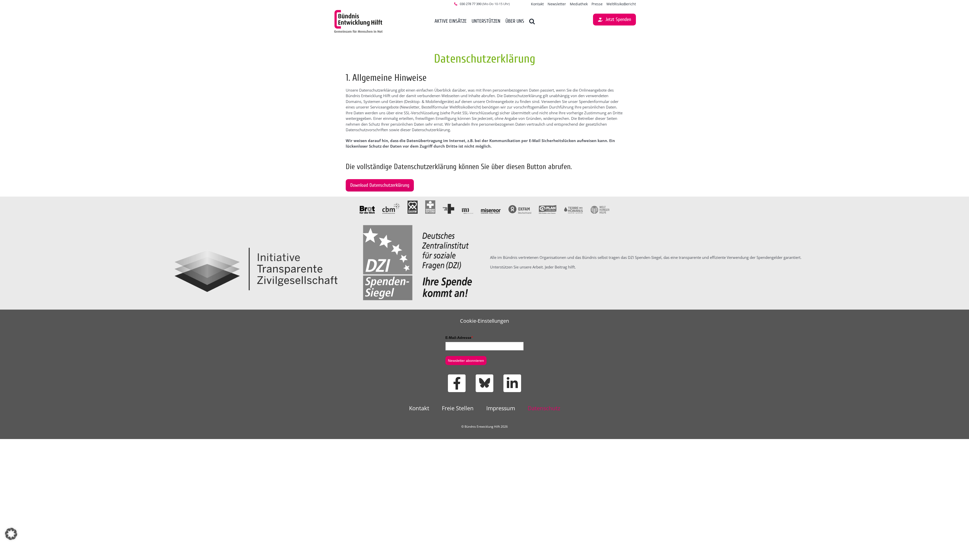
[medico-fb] (467, 209)
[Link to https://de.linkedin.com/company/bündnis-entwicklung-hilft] (512, 383)
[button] (532, 21)
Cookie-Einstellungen (484, 320)
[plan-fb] (547, 206)
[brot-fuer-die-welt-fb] (367, 207)
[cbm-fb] (391, 204)
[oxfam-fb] (519, 206)
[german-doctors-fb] (430, 202)
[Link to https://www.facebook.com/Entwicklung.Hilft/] (457, 383)
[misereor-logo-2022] (491, 209)
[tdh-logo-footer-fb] (573, 208)
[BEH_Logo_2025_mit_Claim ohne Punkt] (358, 10)
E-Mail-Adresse (459, 338)
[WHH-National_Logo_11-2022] (599, 207)
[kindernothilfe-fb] (448, 205)
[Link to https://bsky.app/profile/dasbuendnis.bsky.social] (484, 383)
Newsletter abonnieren (466, 361)
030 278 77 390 (470, 4)
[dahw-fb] (413, 202)
